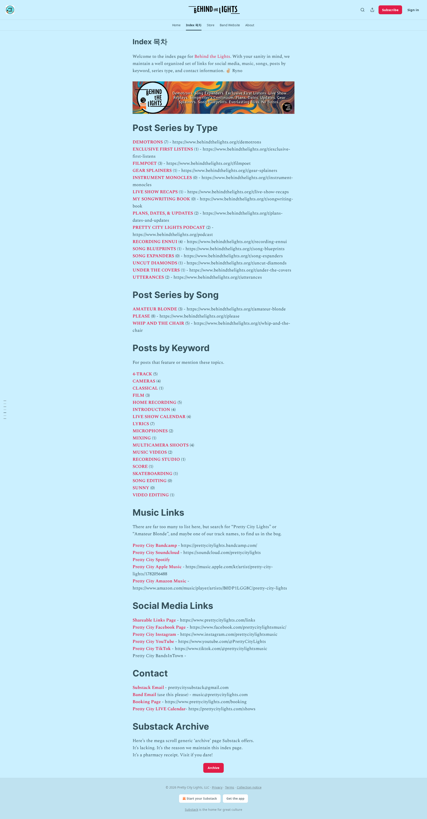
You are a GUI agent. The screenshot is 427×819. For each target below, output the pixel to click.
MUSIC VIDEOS (150, 452)
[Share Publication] (372, 9)
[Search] (362, 9)
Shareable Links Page (154, 620)
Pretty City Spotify (151, 559)
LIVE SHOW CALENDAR (159, 416)
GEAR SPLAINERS (152, 170)
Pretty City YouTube (153, 641)
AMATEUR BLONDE (155, 309)
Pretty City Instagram (154, 634)
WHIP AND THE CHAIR (158, 323)
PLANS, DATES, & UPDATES (163, 213)
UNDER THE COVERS (156, 270)
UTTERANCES (148, 277)
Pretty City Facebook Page (159, 627)
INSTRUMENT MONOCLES (162, 177)
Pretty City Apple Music (157, 566)
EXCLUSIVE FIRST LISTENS (163, 149)
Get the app (235, 798)
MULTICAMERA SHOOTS (161, 445)
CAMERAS (144, 381)
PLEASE (141, 316)
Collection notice (249, 787)
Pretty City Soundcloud (156, 552)
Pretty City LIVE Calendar (159, 709)
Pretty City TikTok (152, 648)
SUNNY (141, 488)
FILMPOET (145, 163)
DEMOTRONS (148, 142)
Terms (229, 787)
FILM (138, 395)
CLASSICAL (145, 388)
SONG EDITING (150, 480)
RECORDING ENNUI (155, 241)
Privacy (217, 787)
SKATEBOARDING (152, 473)
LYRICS (141, 424)
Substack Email (148, 687)
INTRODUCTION (151, 409)
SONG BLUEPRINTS (154, 248)
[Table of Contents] (5, 409)
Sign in (413, 10)
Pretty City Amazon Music (159, 581)
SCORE (140, 466)
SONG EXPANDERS (153, 256)
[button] (176, 25)
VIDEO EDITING (151, 495)
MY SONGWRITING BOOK (161, 199)
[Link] (126, 127)
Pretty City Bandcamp (155, 545)
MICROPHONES (150, 431)
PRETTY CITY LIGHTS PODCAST (169, 227)
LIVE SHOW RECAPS (155, 192)
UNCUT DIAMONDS (155, 263)
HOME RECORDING (154, 402)
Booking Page (147, 701)
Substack (191, 809)
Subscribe (390, 10)
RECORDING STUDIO (156, 459)
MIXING (142, 438)
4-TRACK (142, 374)
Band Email (144, 694)
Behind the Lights (212, 56)
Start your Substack (202, 798)
